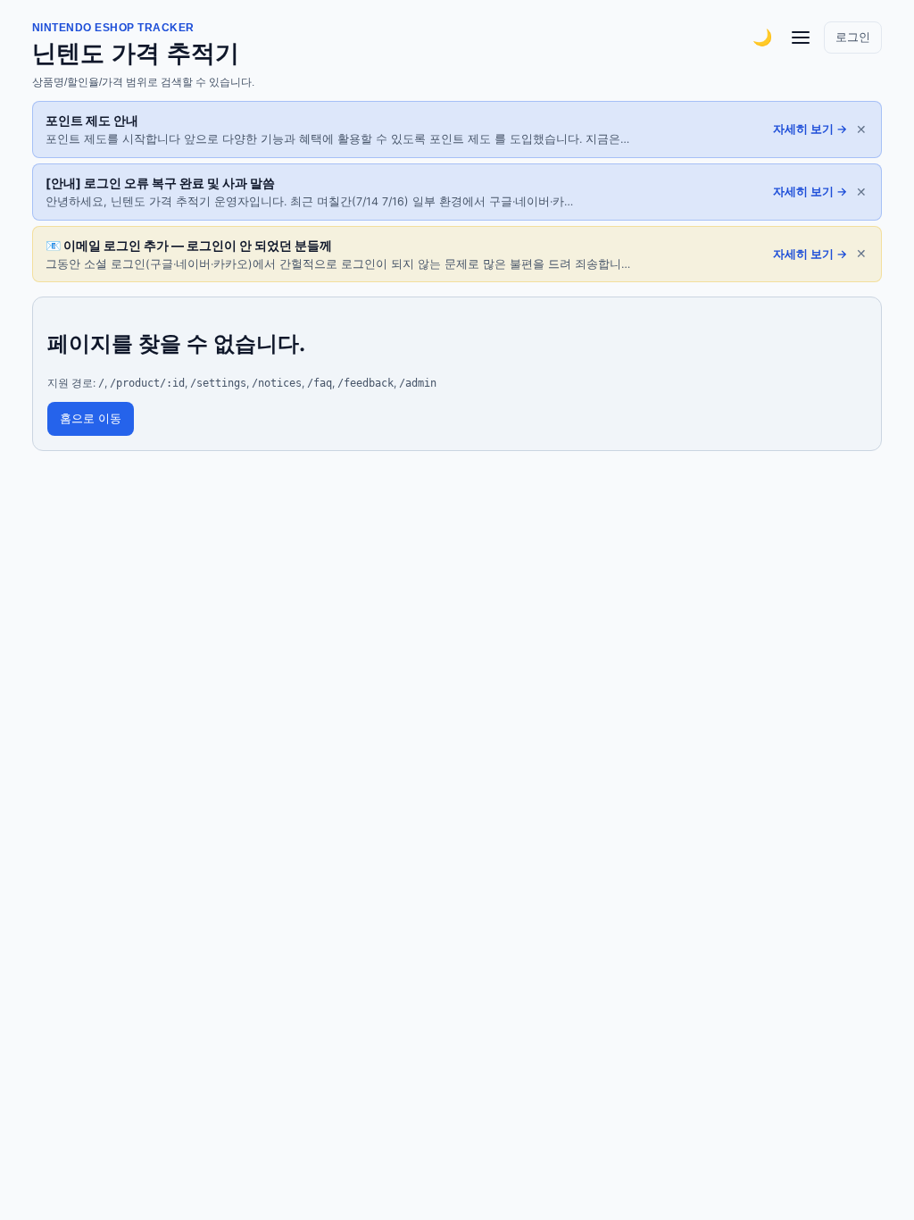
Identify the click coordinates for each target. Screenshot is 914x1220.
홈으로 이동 (90, 418)
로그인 (852, 37)
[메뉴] (801, 37)
